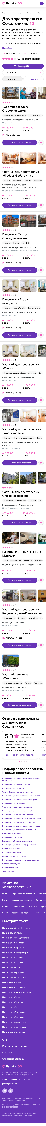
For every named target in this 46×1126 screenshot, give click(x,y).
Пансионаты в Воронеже (13, 947)
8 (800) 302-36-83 (9, 1079)
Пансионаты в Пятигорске (13, 987)
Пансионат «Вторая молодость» (15, 301)
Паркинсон (8, 438)
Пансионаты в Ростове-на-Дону (16, 992)
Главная (5, 13)
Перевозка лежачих (10, 867)
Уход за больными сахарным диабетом (17, 792)
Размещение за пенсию (11, 848)
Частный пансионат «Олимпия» (16, 676)
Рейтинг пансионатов (14, 1046)
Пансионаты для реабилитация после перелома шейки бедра (21, 779)
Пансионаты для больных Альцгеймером (18, 822)
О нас (5, 1039)
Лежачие (7, 180)
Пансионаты (18, 13)
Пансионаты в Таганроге (13, 1017)
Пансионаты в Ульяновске (14, 1022)
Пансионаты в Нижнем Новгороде (17, 977)
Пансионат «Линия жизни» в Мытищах (21, 553)
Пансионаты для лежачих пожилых (16, 784)
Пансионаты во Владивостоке (15, 937)
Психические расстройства (24, 438)
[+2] (23, 596)
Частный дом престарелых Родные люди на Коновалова (22, 611)
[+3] (23, 159)
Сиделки (28, 180)
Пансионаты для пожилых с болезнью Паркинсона (22, 818)
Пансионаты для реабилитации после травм (19, 799)
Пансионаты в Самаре (12, 997)
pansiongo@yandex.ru (10, 1083)
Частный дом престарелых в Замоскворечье (21, 431)
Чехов (36, 912)
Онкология (22, 618)
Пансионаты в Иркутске (12, 962)
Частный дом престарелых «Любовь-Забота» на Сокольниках (20, 175)
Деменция (32, 373)
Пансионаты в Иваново (12, 957)
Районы (30, 13)
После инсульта (34, 308)
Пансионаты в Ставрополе (14, 1012)
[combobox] (23, 72)
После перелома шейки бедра (15, 115)
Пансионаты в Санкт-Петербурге (17, 928)
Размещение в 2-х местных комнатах (17, 841)
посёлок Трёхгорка (20, 912)
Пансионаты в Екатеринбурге (15, 952)
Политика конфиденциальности (27, 1098)
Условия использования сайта (14, 1100)
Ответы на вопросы (13, 1058)
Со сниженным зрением (12, 560)
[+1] (23, 94)
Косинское (32, 906)
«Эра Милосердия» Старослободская (15, 108)
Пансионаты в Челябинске (14, 1027)
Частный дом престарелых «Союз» (20, 366)
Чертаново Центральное (23, 893)
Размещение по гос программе (14, 856)
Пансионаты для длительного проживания (19, 845)
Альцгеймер (17, 180)
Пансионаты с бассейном (12, 837)
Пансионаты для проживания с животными (19, 830)
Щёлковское (18, 906)
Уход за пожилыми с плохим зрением (17, 807)
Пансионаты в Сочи (11, 1007)
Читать (13, 135)
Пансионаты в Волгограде (13, 942)
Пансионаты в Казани (11, 967)
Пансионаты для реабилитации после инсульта (21, 796)
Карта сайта (7, 1098)
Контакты (7, 1052)
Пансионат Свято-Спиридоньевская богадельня (14, 238)
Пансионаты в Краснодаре (14, 972)
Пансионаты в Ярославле (13, 1032)
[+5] (23, 351)
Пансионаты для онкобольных (14, 803)
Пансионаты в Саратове (13, 1002)
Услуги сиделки (8, 871)
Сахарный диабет (19, 308)
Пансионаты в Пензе (11, 982)
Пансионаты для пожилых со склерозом (18, 814)
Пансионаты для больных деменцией (17, 811)
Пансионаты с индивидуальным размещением (20, 860)
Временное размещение (13, 683)
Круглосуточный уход (11, 864)
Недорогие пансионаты (11, 852)
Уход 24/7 (25, 243)
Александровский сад (22, 900)
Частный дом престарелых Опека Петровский (20, 494)
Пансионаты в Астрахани (13, 933)
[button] (19, 761)
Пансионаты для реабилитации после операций (21, 826)
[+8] (23, 479)
